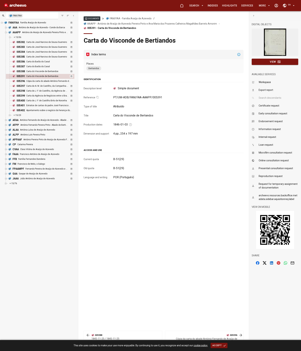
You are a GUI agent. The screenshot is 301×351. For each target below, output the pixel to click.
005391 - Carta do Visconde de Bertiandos (111, 28)
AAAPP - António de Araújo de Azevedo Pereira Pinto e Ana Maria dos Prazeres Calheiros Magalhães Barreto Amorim (152, 23)
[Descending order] (68, 15)
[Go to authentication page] (276, 5)
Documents (92, 18)
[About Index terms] (238, 54)
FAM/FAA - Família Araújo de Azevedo (131, 18)
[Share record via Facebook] (257, 262)
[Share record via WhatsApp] (285, 262)
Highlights (229, 5)
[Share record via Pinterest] (278, 262)
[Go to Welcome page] (181, 5)
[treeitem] (44, 76)
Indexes (213, 5)
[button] (196, 5)
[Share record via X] (264, 262)
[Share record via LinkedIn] (271, 262)
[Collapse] (73, 15)
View (273, 61)
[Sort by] (62, 15)
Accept (217, 345)
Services (247, 5)
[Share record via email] (292, 262)
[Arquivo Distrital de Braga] (15, 6)
